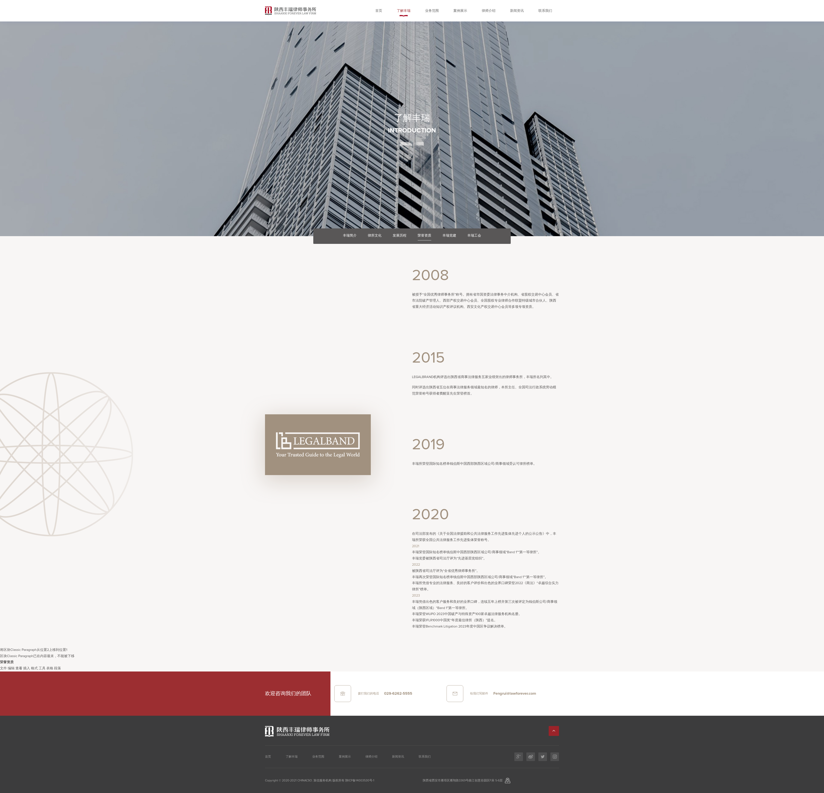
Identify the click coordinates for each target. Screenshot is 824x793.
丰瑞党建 (449, 235)
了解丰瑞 (403, 10)
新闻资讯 (517, 10)
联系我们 (545, 10)
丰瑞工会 (474, 235)
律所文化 (375, 235)
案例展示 (460, 10)
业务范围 (432, 10)
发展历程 (399, 235)
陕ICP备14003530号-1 (359, 780)
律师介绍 (488, 10)
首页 (378, 10)
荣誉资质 (424, 235)
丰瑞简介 (350, 235)
